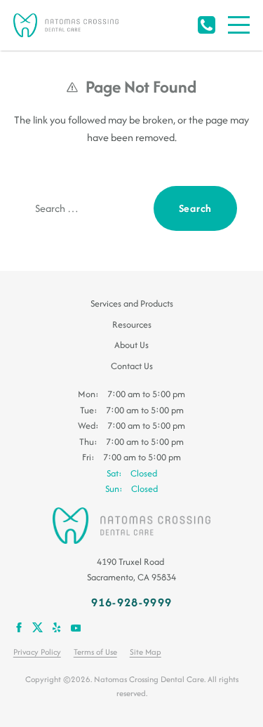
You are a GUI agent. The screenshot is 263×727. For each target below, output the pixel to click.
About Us (131, 345)
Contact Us (132, 366)
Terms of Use (95, 652)
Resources (131, 324)
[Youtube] (75, 627)
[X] (37, 627)
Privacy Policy (37, 652)
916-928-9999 (206, 25)
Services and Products (131, 303)
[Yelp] (56, 627)
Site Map (145, 652)
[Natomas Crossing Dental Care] (66, 25)
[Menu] (239, 25)
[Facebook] (18, 627)
